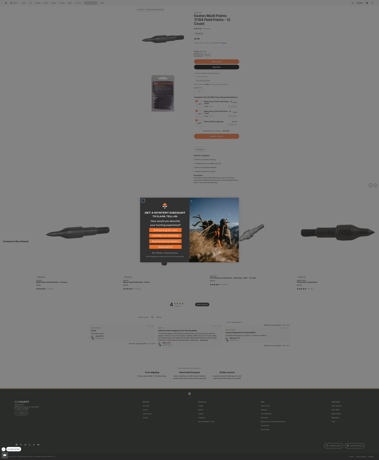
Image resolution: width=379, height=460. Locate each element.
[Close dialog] (143, 200)
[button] (165, 231)
